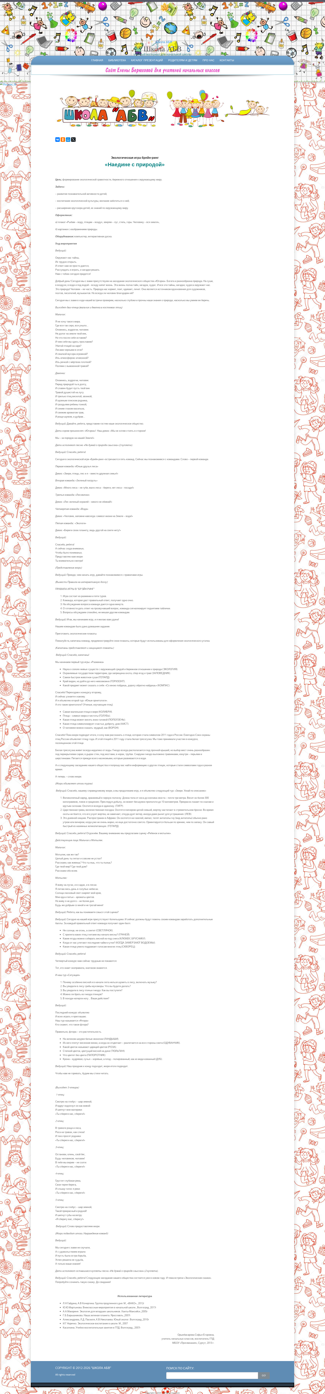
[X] (73, 139)
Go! (264, 1375)
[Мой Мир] (68, 139)
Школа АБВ (163, 49)
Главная (97, 60)
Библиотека (117, 60)
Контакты (227, 60)
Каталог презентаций (147, 60)
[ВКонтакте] (57, 139)
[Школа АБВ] (162, 42)
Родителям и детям (182, 60)
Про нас (208, 60)
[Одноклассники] (63, 139)
